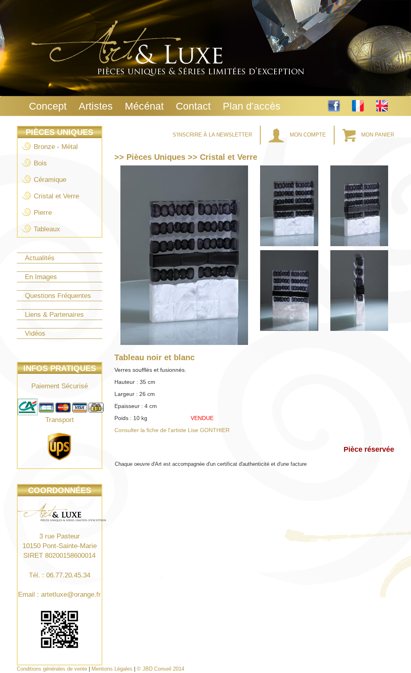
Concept (48, 106)
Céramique (50, 180)
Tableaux (47, 229)
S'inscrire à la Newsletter (213, 135)
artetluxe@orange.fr (71, 594)
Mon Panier (377, 135)
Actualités (40, 258)
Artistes (96, 106)
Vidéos (35, 333)
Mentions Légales (112, 669)
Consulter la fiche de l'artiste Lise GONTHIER (172, 430)
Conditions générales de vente (52, 669)
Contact (193, 106)
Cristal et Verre (56, 196)
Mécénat (144, 106)
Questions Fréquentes (58, 296)
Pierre (43, 212)
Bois (40, 163)
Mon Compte (308, 135)
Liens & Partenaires (54, 314)
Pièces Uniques (59, 132)
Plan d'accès (252, 106)
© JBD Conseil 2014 (160, 669)
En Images (41, 277)
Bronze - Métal (56, 147)
